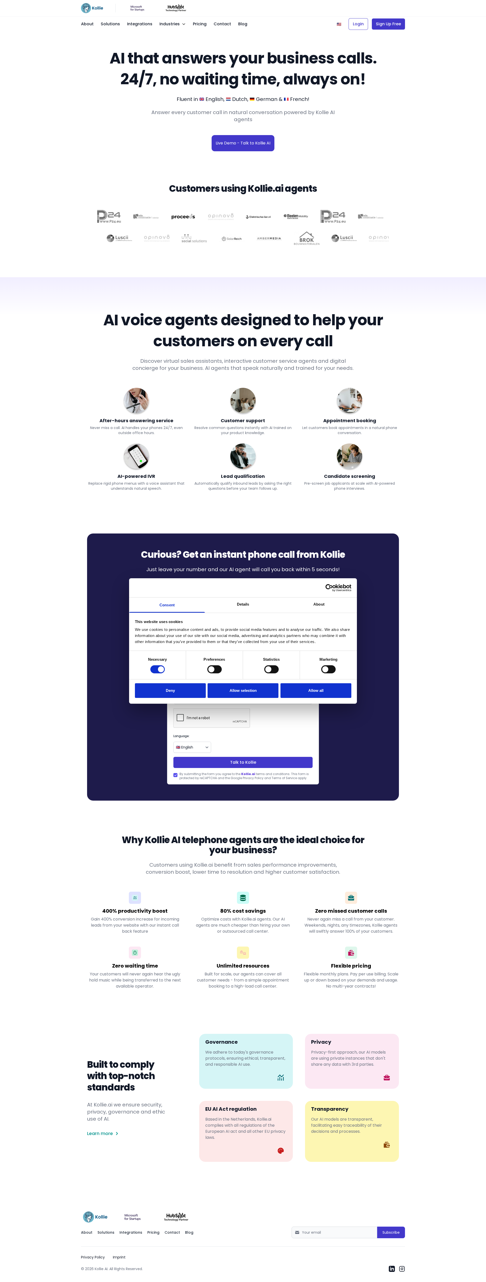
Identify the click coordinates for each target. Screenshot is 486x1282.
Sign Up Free (388, 24)
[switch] (214, 669)
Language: (181, 736)
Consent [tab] (167, 605)
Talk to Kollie (243, 762)
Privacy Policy (253, 778)
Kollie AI (101, 1268)
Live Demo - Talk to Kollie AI (243, 143)
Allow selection (243, 690)
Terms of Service (284, 778)
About (87, 24)
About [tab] (319, 604)
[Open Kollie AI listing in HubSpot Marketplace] (176, 1217)
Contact (222, 24)
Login (358, 24)
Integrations (139, 24)
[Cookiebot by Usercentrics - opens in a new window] (329, 587)
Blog (242, 24)
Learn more (100, 1133)
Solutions (110, 24)
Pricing (200, 24)
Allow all (315, 690)
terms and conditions (265, 774)
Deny (170, 690)
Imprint (119, 1257)
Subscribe (391, 1232)
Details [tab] (243, 604)
